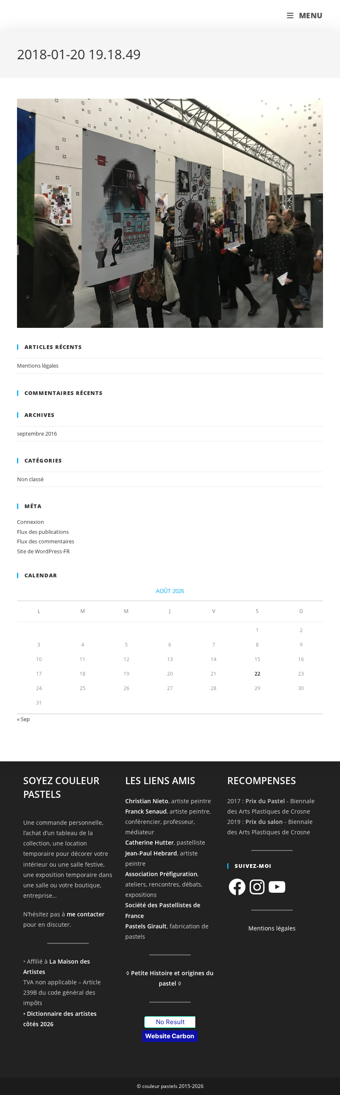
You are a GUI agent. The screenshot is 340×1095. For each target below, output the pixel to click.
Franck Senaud (146, 811)
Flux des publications (43, 531)
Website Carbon (169, 1036)
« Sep (23, 719)
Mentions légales (37, 365)
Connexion (30, 522)
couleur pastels (52, 15)
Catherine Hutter (149, 842)
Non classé (30, 479)
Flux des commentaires (45, 541)
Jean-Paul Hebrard (151, 853)
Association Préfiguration (161, 874)
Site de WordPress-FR (43, 551)
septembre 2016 (37, 433)
